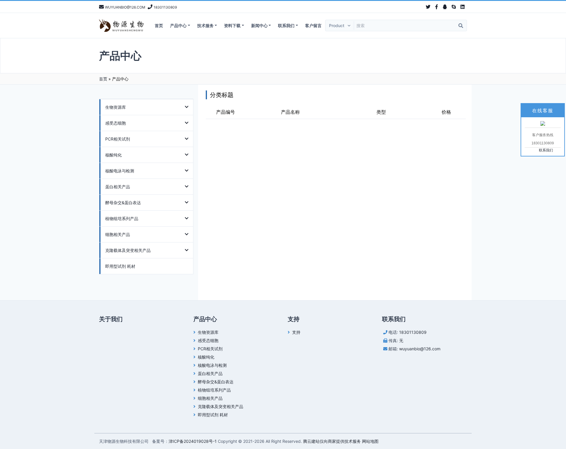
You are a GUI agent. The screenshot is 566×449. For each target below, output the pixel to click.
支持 (296, 332)
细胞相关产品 (117, 234)
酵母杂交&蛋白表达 (123, 202)
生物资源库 (115, 107)
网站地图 (370, 441)
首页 (159, 25)
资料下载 (232, 25)
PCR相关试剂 (117, 138)
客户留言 (313, 25)
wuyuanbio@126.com (419, 348)
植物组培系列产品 (121, 218)
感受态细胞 (115, 123)
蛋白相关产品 (117, 186)
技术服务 (205, 25)
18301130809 (413, 332)
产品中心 (178, 25)
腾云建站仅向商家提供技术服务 (332, 441)
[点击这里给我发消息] (542, 123)
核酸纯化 (113, 154)
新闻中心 (259, 25)
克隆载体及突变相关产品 (128, 250)
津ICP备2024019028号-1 (193, 441)
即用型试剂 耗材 (120, 266)
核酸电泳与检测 (119, 170)
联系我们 (286, 25)
